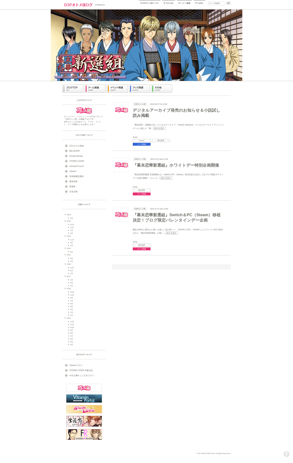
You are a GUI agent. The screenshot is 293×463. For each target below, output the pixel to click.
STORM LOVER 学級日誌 (81, 370)
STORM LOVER (76, 161)
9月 (71, 330)
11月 (72, 227)
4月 (71, 243)
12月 (72, 225)
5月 (71, 233)
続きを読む (159, 128)
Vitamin (141, 140)
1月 (71, 273)
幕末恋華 (160, 140)
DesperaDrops (76, 156)
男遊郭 (72, 186)
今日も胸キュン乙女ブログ (81, 375)
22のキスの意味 (76, 146)
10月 (72, 327)
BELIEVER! (74, 151)
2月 (71, 261)
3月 (71, 218)
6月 (71, 304)
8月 (71, 298)
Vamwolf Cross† (76, 166)
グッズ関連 (141, 144)
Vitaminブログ (75, 365)
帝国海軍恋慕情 (76, 176)
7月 (71, 230)
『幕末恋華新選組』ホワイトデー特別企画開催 (176, 165)
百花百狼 (73, 191)
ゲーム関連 (141, 194)
